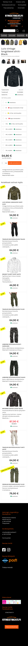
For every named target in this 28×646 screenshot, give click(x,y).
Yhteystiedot (5, 523)
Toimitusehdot (22, 5)
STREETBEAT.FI (9, 612)
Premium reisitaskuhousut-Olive (13, 484)
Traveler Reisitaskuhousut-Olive (13, 309)
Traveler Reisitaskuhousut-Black (13, 239)
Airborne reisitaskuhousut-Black (13, 377)
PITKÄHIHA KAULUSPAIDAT (12, 56)
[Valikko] (26, 35)
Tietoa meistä (7, 567)
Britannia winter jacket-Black (12, 408)
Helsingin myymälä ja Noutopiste (10, 513)
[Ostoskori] (23, 30)
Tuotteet (4, 35)
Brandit (21, 90)
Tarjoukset (20, 35)
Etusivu (3, 56)
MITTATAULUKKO (6, 98)
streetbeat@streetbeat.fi (9, 532)
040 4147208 (7, 521)
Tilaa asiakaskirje (8, 8)
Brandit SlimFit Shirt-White (11, 274)
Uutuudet (12, 35)
